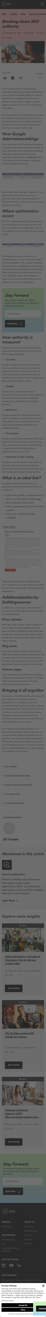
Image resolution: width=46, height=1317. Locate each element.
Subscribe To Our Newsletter (24, 1308)
